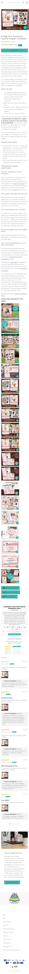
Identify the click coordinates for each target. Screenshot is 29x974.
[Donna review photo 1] (4, 707)
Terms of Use (7, 939)
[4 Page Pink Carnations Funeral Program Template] (10, 392)
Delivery (5, 925)
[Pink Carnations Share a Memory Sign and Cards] (19, 421)
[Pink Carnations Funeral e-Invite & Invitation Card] (10, 377)
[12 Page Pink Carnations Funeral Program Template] (10, 436)
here (15, 190)
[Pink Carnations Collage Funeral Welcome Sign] (10, 363)
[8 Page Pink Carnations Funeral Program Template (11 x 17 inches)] (10, 421)
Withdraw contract (8, 932)
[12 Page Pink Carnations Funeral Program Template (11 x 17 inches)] (10, 451)
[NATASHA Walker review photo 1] (4, 775)
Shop (4, 914)
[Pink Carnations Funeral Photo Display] (10, 348)
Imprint (5, 936)
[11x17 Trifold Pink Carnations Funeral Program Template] (19, 407)
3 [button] (14, 824)
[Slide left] (10, 32)
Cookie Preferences (8, 929)
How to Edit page (18, 183)
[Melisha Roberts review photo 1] (4, 742)
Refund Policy (7, 921)
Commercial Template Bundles (12, 950)
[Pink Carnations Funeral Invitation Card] (10, 553)
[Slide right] (18, 32)
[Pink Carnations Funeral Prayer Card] (10, 495)
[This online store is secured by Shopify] (14, 966)
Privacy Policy (7, 943)
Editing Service (7, 946)
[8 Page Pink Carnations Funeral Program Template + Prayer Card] (10, 480)
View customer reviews (14, 634)
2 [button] (12, 824)
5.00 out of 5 (19, 641)
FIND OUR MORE (12, 882)
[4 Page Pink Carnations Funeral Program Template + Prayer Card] (10, 465)
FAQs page (14, 262)
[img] (5, 661)
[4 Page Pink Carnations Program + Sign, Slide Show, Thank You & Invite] (10, 583)
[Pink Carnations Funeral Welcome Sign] (10, 317)
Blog (4, 918)
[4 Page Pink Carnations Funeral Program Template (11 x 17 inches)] (10, 407)
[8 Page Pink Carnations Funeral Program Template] (19, 436)
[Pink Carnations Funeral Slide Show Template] (10, 332)
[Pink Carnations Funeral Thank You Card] (10, 568)
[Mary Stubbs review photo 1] (4, 674)
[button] (2, 2)
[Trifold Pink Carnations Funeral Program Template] (10, 524)
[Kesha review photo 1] (4, 808)
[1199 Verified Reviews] (14, 904)
